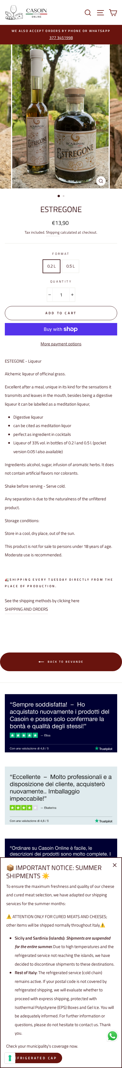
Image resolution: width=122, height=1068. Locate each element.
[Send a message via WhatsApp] (112, 1036)
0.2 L (51, 266)
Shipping (53, 232)
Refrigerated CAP (34, 1058)
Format (61, 253)
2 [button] (64, 196)
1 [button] (59, 196)
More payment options (61, 344)
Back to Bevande (65, 661)
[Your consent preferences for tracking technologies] (10, 1058)
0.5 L (70, 266)
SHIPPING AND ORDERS (26, 609)
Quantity (61, 281)
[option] (61, 35)
